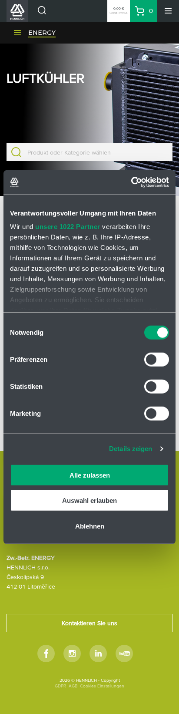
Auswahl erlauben (89, 500)
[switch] (156, 359)
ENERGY (42, 33)
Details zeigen (130, 448)
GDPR (60, 686)
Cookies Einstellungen (102, 686)
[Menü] (168, 11)
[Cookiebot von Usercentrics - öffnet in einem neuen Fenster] (131, 182)
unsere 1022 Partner (67, 226)
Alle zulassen (90, 474)
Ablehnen (89, 525)
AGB (73, 686)
